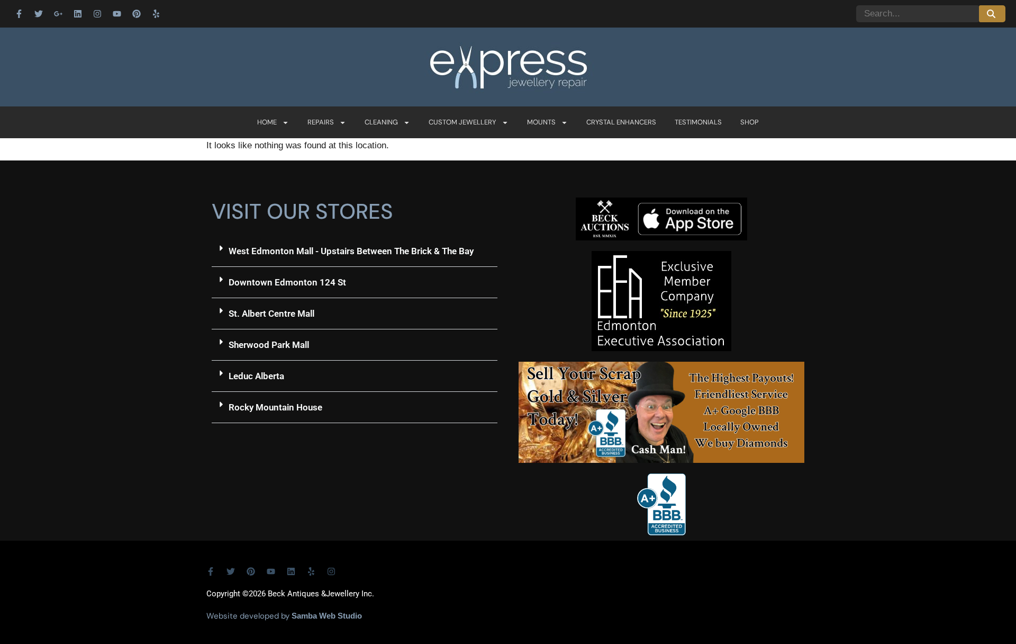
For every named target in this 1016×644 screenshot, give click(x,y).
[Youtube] (116, 13)
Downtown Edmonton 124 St (287, 282)
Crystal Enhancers (621, 122)
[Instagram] (97, 13)
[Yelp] (156, 13)
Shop (749, 122)
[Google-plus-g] (58, 13)
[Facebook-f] (19, 13)
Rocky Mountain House (275, 407)
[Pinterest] (136, 13)
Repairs (320, 122)
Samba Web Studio (327, 615)
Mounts (541, 122)
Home (267, 122)
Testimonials (698, 122)
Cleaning (381, 122)
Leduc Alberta (256, 376)
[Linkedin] (77, 13)
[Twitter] (38, 13)
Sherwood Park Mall (269, 344)
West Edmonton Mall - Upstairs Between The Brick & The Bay (351, 251)
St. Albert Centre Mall (271, 313)
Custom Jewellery (462, 122)
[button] (354, 251)
